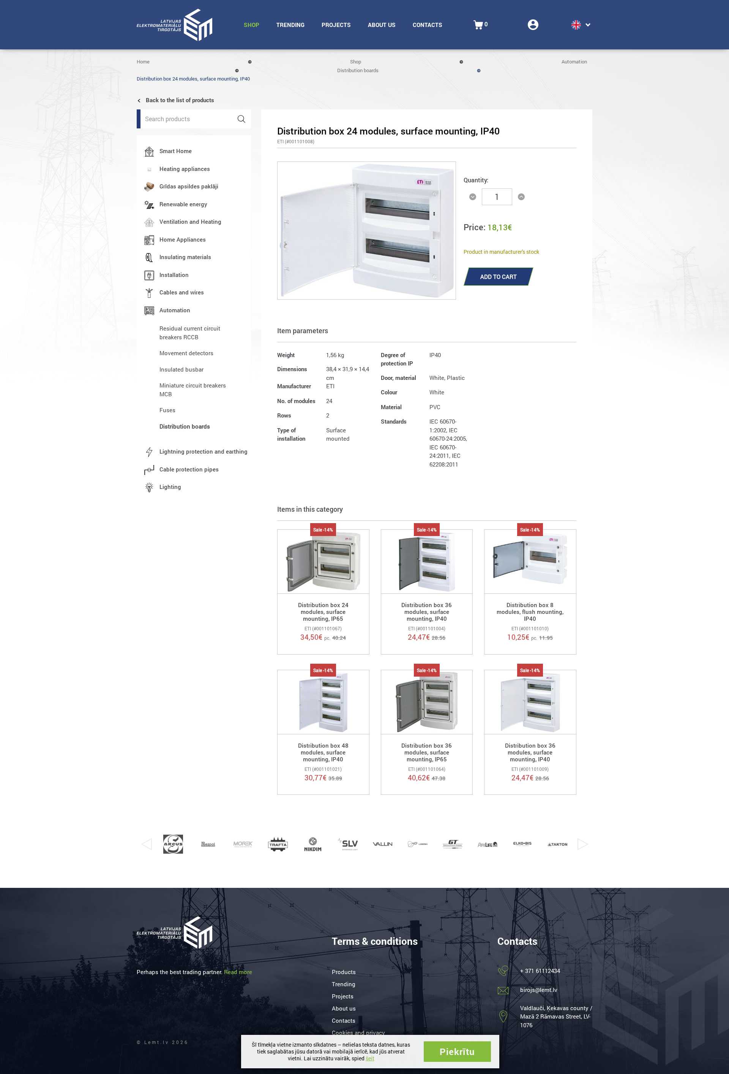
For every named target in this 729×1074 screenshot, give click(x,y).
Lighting (170, 486)
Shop (251, 24)
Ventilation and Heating (190, 221)
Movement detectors (186, 353)
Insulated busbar (181, 369)
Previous (146, 844)
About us (382, 24)
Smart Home (175, 151)
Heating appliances (184, 168)
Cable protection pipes (189, 469)
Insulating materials (185, 257)
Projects (336, 24)
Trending (290, 24)
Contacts (427, 24)
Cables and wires (181, 292)
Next (582, 844)
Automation (574, 61)
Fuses (167, 410)
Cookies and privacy (358, 1032)
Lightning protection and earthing (203, 451)
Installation (174, 274)
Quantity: (476, 180)
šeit (370, 1058)
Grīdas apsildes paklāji (188, 186)
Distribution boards (358, 70)
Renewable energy (183, 204)
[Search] (241, 118)
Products (344, 972)
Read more (238, 972)
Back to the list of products (179, 100)
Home (143, 61)
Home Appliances (182, 239)
